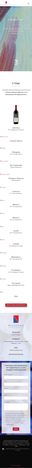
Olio (16, 296)
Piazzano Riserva (16, 178)
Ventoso (16, 128)
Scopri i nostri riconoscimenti (16, 305)
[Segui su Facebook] (14, 358)
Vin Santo (16, 283)
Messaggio (6, 402)
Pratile (16, 244)
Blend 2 (16, 218)
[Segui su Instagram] (18, 358)
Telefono (6, 388)
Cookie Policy (21, 445)
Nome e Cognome (8, 374)
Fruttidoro (16, 270)
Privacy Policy (10, 424)
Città (5, 381)
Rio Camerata (16, 165)
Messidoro (16, 257)
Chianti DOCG (16, 141)
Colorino (16, 191)
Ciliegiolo (16, 152)
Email (5, 395)
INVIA (16, 429)
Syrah (16, 231)
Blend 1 (16, 205)
